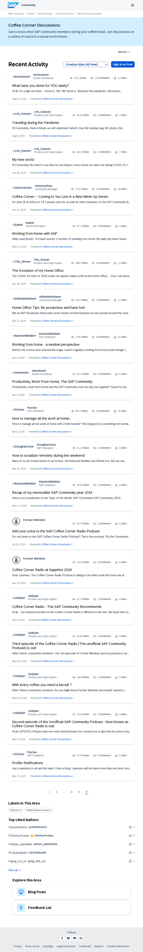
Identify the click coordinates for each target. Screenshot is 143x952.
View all (13, 870)
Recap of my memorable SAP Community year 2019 (52, 492)
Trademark (85, 946)
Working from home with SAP (34, 233)
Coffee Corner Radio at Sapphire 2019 (42, 570)
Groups (30, 14)
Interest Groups (44, 14)
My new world (23, 159)
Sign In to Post (123, 64)
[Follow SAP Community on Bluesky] (68, 938)
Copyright (48, 946)
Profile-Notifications (27, 763)
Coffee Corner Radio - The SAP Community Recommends (56, 607)
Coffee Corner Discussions (57, 98)
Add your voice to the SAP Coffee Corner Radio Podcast (56, 531)
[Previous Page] (49, 792)
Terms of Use (32, 946)
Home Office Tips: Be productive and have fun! (48, 308)
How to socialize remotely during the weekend (48, 455)
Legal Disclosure (66, 946)
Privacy (18, 946)
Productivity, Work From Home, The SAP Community (52, 381)
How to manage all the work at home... (41, 418)
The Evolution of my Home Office (38, 270)
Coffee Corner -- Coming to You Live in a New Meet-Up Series (60, 197)
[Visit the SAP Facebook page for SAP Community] (62, 938)
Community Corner (64, 14)
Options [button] (122, 51)
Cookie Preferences (118, 946)
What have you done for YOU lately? (40, 86)
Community (28, 5)
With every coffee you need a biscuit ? (42, 685)
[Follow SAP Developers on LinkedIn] (81, 938)
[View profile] (21, 76)
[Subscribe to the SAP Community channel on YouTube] (74, 938)
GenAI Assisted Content (37, 810)
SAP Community (16, 14)
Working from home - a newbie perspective (46, 344)
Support (99, 946)
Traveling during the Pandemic (35, 123)
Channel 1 (15, 810)
